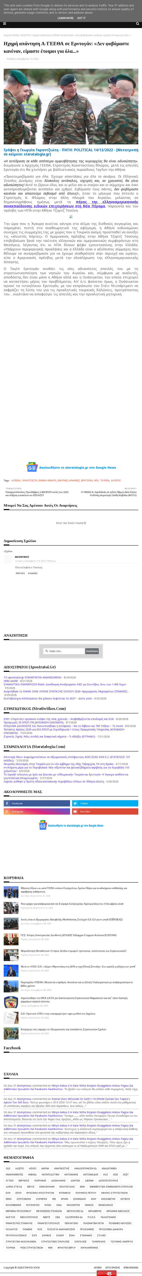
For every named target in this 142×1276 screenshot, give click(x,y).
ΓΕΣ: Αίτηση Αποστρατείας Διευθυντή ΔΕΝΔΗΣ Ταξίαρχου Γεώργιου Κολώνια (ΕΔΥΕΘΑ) (68, 935)
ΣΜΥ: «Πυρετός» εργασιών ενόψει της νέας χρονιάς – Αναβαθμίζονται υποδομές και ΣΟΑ (59, 719)
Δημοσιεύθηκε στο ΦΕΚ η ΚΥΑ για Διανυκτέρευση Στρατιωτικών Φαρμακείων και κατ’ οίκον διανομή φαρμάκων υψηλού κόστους (74, 999)
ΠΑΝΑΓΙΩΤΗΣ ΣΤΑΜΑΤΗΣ (19, 1223)
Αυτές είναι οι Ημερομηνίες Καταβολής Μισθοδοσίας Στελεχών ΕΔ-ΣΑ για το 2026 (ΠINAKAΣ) (71, 919)
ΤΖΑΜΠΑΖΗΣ (98, 1241)
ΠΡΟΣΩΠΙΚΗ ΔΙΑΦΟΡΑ (111, 1229)
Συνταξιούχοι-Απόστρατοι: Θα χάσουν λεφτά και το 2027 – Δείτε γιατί (48, 698)
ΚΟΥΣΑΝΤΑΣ (33, 1205)
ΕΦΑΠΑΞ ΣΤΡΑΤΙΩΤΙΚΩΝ (114, 1192)
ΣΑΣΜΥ (60, 1235)
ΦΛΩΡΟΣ (26, 35)
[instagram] (37, 811)
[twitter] (105, 803)
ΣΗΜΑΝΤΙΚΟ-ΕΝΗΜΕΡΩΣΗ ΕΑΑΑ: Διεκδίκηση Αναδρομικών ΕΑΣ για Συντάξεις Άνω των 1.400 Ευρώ (65, 684)
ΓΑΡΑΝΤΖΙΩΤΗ (29, 480)
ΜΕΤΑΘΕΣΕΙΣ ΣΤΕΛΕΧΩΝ (49, 1211)
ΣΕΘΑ (72, 1235)
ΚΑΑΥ (93, 1198)
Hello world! (11, 681)
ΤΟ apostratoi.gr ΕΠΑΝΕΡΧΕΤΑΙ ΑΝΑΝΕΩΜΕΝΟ (32, 677)
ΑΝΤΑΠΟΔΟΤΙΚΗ (50, 1174)
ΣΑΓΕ (34, 1235)
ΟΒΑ (57, 1217)
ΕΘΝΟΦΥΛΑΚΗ (47, 1186)
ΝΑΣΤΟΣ (10, 1217)
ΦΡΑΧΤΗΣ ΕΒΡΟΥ (67, 1247)
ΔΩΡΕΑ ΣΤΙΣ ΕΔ (14, 1186)
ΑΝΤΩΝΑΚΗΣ (71, 1174)
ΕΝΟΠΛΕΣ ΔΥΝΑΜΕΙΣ (69, 480)
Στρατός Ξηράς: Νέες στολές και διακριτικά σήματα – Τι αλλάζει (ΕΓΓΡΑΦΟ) (49, 736)
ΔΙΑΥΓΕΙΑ (75, 1180)
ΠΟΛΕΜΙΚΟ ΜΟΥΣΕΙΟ (120, 1223)
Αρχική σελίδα (11, 35)
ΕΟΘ (8, 1192)
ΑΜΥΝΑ (45, 1168)
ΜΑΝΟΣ (89, 1205)
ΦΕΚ (50, 1247)
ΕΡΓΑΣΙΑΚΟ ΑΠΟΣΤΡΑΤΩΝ (40, 1192)
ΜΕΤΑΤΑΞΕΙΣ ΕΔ (75, 1211)
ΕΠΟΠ (18, 1192)
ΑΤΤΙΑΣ (10, 1180)
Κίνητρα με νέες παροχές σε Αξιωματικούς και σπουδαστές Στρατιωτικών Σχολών (63, 1029)
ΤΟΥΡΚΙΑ (104, 480)
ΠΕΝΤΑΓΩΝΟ (71, 1223)
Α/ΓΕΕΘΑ (15, 480)
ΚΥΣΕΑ (48, 1205)
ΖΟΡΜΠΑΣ (41, 1198)
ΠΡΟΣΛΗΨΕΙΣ (87, 1229)
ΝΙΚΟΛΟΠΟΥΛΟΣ (29, 1217)
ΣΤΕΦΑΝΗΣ (86, 1235)
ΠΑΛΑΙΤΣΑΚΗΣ (108, 1217)
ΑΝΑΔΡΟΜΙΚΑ (109, 1168)
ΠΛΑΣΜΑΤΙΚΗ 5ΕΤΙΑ (93, 1223)
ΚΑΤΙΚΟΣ (125, 1198)
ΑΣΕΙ (115, 1174)
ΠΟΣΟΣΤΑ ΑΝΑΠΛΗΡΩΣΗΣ (61, 1229)
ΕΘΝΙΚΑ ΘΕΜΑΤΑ (47, 480)
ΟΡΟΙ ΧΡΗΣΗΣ (112, 1267)
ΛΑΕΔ (59, 1205)
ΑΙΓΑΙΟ (32, 1168)
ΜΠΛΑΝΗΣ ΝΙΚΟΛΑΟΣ (118, 1211)
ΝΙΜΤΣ (46, 1217)
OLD (8, 1168)
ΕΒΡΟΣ (30, 1186)
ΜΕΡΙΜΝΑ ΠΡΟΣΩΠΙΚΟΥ (18, 1211)
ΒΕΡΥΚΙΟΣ (24, 1180)
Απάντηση (20, 573)
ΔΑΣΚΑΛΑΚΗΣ (58, 1180)
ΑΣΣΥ (126, 1174)
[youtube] (105, 811)
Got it (81, 18)
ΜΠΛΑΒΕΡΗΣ (95, 1211)
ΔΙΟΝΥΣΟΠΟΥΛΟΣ (108, 1180)
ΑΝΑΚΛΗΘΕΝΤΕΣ (14, 1174)
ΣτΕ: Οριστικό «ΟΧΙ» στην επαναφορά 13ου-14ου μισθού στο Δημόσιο (58, 1013)
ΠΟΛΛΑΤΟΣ (12, 1229)
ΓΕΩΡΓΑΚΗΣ (40, 1180)
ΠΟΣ (39, 1229)
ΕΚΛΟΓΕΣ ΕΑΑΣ (67, 1186)
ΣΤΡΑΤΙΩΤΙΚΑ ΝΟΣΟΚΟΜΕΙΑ (21, 1241)
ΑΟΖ (105, 1174)
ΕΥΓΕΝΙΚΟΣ (65, 1192)
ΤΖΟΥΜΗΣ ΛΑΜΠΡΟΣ (121, 1241)
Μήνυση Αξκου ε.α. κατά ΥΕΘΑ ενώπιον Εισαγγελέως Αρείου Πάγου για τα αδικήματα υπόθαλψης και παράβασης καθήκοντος (74, 889)
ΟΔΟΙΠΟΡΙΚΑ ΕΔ (74, 1217)
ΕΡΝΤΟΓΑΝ (87, 480)
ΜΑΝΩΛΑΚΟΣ (106, 1205)
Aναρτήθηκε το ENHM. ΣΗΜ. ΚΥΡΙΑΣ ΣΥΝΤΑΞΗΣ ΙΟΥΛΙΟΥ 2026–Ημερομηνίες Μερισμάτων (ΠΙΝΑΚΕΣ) (65, 691)
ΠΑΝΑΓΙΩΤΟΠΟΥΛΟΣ (49, 1223)
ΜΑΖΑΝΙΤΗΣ (73, 1205)
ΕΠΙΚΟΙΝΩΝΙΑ (131, 1267)
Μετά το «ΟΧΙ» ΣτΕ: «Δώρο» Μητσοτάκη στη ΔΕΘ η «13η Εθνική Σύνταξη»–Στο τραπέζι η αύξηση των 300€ (78, 966)
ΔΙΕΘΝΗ (89, 1180)
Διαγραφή (32, 573)
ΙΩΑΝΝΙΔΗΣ (79, 1198)
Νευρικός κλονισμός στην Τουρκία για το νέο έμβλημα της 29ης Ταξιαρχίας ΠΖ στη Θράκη (58, 764)
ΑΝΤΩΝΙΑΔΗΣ (90, 1174)
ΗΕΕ (54, 1198)
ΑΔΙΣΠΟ (19, 1168)
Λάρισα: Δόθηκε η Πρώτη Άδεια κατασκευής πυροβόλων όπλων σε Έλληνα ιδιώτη (54, 781)
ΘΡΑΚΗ (64, 1198)
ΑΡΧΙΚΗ (98, 1267)
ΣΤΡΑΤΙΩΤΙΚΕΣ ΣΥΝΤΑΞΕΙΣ (55, 1241)
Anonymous (24, 1085)
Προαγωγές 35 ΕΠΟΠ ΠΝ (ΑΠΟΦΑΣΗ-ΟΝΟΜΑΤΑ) (34, 722)
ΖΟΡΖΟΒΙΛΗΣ (24, 1198)
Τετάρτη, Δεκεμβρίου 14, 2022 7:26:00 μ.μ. (35, 560)
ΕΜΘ (82, 1186)
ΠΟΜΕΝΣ (27, 1229)
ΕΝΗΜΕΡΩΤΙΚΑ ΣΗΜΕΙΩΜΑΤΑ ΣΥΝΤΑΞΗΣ (111, 1186)
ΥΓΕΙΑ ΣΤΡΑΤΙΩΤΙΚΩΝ (31, 1247)
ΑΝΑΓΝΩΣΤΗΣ (61, 1168)
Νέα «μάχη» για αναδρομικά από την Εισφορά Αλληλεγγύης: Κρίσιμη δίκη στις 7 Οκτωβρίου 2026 (72, 903)
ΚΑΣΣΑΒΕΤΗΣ (108, 1198)
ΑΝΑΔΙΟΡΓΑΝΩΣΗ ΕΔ (85, 1168)
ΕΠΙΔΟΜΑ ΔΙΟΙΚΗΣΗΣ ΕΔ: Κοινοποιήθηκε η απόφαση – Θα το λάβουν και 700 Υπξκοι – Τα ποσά (63, 726)
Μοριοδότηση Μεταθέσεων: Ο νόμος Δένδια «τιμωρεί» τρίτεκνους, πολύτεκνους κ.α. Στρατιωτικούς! (73, 951)
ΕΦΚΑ (9, 1198)
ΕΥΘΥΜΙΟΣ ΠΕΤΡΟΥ (86, 1192)
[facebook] (37, 803)
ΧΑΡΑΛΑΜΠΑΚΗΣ (89, 1247)
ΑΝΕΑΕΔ (32, 1174)
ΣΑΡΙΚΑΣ (46, 1235)
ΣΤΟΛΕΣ (101, 1235)
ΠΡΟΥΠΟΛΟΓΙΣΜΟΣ (16, 1235)
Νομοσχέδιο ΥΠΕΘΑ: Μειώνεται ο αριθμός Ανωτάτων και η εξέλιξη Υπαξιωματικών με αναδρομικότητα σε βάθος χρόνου (77, 984)
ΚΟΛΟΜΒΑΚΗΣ (13, 1205)
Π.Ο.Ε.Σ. (92, 1217)
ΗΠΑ (96, 480)
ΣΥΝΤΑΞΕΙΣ (81, 1241)
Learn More (66, 18)
